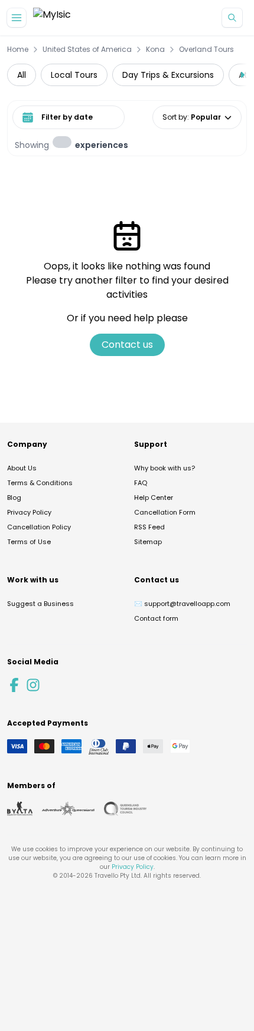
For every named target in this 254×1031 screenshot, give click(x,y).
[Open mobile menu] (16, 17)
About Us (22, 468)
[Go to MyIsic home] (52, 18)
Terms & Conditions (40, 482)
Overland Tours (206, 49)
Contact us (127, 344)
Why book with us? (164, 468)
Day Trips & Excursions (168, 75)
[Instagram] (33, 685)
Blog (14, 497)
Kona (155, 49)
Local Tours (74, 75)
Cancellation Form (165, 512)
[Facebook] (14, 685)
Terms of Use (29, 541)
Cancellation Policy (39, 527)
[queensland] (125, 809)
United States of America (87, 49)
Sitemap (148, 541)
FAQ (140, 482)
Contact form (156, 618)
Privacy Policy (29, 512)
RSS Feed (149, 527)
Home (17, 49)
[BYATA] (19, 809)
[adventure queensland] (68, 809)
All (21, 75)
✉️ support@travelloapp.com (182, 603)
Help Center (153, 497)
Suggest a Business (40, 603)
